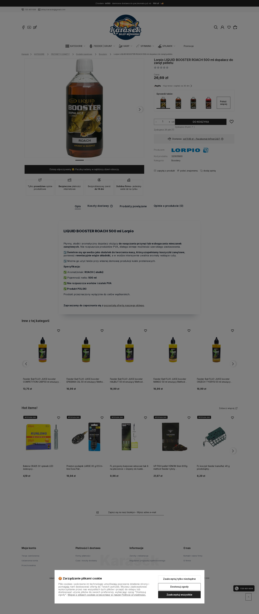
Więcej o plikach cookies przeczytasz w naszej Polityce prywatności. (107, 594)
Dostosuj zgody (179, 586)
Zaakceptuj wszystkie (179, 594)
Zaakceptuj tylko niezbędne (179, 578)
